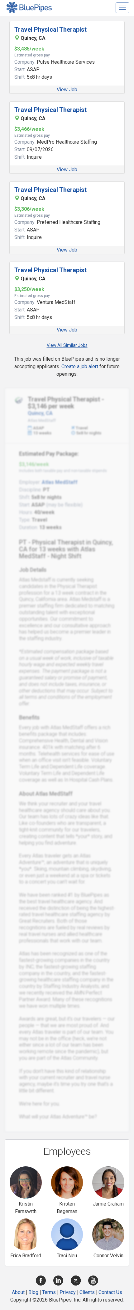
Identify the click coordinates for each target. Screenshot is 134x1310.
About (18, 1292)
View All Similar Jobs (67, 345)
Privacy (68, 1292)
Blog (33, 1292)
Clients (87, 1292)
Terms (49, 1292)
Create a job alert (79, 366)
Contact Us (110, 1292)
